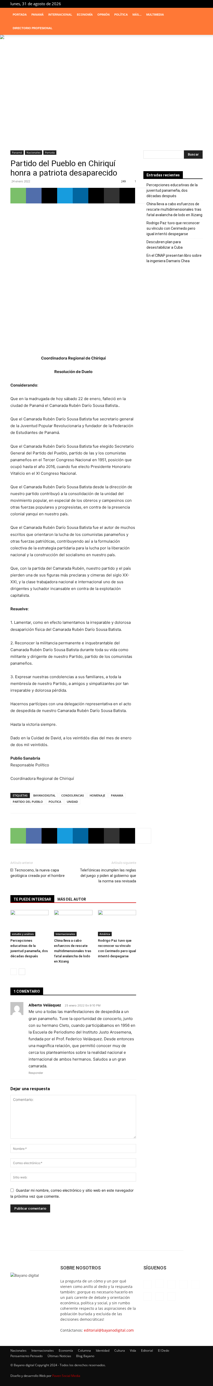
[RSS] (173, 3)
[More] (143, 195)
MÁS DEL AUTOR (71, 899)
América (104, 934)
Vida (133, 1350)
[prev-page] (13, 971)
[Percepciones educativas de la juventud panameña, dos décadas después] (29, 923)
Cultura (119, 1350)
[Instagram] (147, 3)
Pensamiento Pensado (26, 1356)
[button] (196, 14)
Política (121, 14)
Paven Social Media (66, 1376)
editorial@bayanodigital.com (109, 1330)
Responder (36, 1073)
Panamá (37, 14)
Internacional (60, 14)
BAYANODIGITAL (44, 795)
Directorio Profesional (32, 28)
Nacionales (33, 152)
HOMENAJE (97, 795)
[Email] (96, 195)
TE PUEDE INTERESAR (32, 899)
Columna (84, 1350)
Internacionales (65, 934)
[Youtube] (199, 3)
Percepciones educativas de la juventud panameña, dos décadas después (172, 190)
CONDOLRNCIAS (72, 795)
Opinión (103, 14)
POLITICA (55, 802)
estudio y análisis (23, 934)
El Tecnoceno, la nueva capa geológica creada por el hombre (37, 873)
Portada (20, 14)
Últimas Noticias (59, 1356)
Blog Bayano (85, 1356)
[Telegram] (181, 3)
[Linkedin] (156, 3)
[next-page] (22, 971)
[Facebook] (139, 3)
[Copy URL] (127, 195)
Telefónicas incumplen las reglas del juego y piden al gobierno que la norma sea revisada (108, 875)
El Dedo (163, 1350)
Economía (85, 14)
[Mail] (164, 3)
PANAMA (117, 795)
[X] (190, 3)
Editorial (147, 1350)
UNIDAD (72, 802)
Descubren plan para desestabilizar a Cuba (165, 244)
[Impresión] (111, 195)
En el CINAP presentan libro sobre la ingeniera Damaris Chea (174, 258)
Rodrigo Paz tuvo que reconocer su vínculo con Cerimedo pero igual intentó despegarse (173, 228)
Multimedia (155, 14)
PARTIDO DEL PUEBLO (28, 802)
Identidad (102, 1350)
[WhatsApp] (18, 195)
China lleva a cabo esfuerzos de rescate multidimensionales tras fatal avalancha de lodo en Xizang (72, 951)
